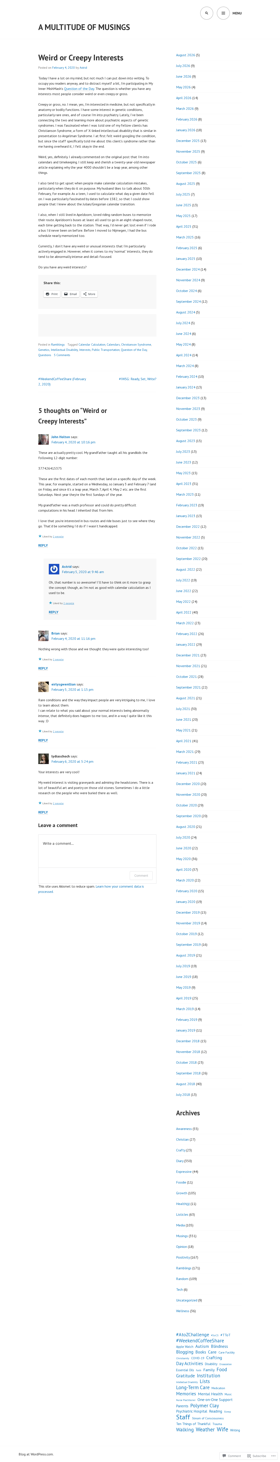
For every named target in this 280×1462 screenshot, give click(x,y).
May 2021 (183, 730)
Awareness (184, 1128)
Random (182, 1279)
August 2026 (185, 55)
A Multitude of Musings (84, 27)
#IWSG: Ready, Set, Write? (137, 379)
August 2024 (185, 312)
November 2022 (188, 537)
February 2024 (186, 376)
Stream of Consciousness (208, 1418)
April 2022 (183, 612)
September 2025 (188, 173)
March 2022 (185, 623)
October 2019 (186, 934)
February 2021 (186, 762)
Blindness (219, 1346)
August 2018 (185, 1084)
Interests (85, 350)
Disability (211, 1364)
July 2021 (183, 709)
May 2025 (183, 215)
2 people (58, 536)
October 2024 (186, 291)
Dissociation (225, 1364)
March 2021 (185, 751)
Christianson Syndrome (136, 344)
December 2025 (188, 140)
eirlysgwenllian (63, 684)
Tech (179, 1289)
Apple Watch (184, 1347)
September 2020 (188, 816)
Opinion (181, 1246)
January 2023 (185, 516)
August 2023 (185, 441)
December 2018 (188, 1041)
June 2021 (183, 719)
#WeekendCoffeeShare (200, 1340)
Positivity (183, 1257)
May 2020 (183, 859)
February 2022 (186, 633)
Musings (182, 1236)
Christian (182, 1139)
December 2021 (188, 655)
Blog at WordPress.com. (36, 1454)
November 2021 (188, 666)
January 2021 (185, 773)
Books (200, 1352)
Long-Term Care (193, 1387)
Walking (185, 1429)
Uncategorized (186, 1300)
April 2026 (183, 98)
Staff (183, 1417)
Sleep (227, 1411)
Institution (208, 1375)
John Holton (60, 437)
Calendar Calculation (92, 344)
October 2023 (186, 419)
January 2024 (185, 387)
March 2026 (185, 108)
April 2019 (183, 998)
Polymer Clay (204, 1405)
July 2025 (183, 194)
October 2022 (186, 548)
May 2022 (183, 601)
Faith (198, 1370)
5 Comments (62, 355)
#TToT (225, 1335)
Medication (218, 1388)
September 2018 (188, 1073)
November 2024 (188, 280)
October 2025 (186, 162)
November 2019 (188, 923)
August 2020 (185, 826)
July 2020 (183, 837)
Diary (179, 1161)
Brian (55, 633)
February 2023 (186, 505)
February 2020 (186, 891)
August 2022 (185, 569)
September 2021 (188, 687)
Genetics (43, 350)
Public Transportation (106, 350)
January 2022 (185, 644)
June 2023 (183, 462)
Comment (141, 875)
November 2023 (188, 408)
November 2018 (188, 1051)
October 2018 (186, 1062)
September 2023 (188, 430)
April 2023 (183, 483)
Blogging (184, 1352)
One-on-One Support (215, 1399)
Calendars (113, 344)
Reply (43, 545)
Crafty (180, 1150)
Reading (215, 1411)
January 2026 (185, 130)
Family (209, 1369)
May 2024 (183, 344)
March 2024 (185, 366)
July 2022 (183, 580)
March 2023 (185, 494)
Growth (181, 1193)
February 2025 (186, 248)
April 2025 (183, 226)
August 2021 (185, 698)
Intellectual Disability (64, 350)
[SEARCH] (206, 13)
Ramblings (58, 344)
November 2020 (188, 794)
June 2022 (183, 591)
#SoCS (215, 1335)
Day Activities (189, 1363)
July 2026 (183, 65)
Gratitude (185, 1375)
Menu (237, 13)
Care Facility (227, 1352)
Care (212, 1352)
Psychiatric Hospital (191, 1411)
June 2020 (183, 848)
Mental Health (210, 1393)
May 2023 (183, 473)
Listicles (182, 1214)
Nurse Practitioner (186, 1400)
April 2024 (183, 355)
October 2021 (186, 676)
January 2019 (185, 1030)
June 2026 (183, 76)
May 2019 (183, 987)
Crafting (214, 1357)
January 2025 (185, 258)
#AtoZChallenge (192, 1334)
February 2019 (186, 1019)
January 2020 (185, 901)
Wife (222, 1429)
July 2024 (183, 323)
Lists (205, 1381)
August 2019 (185, 955)
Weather (205, 1429)
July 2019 (183, 966)
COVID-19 (197, 1358)
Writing (235, 1430)
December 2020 (188, 784)
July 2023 (183, 451)
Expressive (184, 1171)
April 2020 (183, 869)
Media (180, 1225)
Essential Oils (185, 1370)
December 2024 (188, 269)
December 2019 (188, 912)
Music (228, 1394)
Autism (202, 1346)
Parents (182, 1405)
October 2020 (186, 805)
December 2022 (188, 526)
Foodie (181, 1182)
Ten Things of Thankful (193, 1424)
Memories (186, 1393)
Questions (44, 355)
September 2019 (188, 944)
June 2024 (183, 333)
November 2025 (188, 151)
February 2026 (186, 119)
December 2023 (188, 398)
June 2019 (183, 976)
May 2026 (183, 87)
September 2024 (188, 301)
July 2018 (183, 1094)
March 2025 (185, 237)
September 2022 (188, 558)
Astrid (83, 68)
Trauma (217, 1424)
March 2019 (185, 1009)
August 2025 (185, 183)
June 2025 (183, 205)
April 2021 (183, 741)
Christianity (182, 1358)
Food (222, 1369)
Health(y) (183, 1203)
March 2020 (185, 880)
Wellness (182, 1311)
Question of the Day (79, 88)
